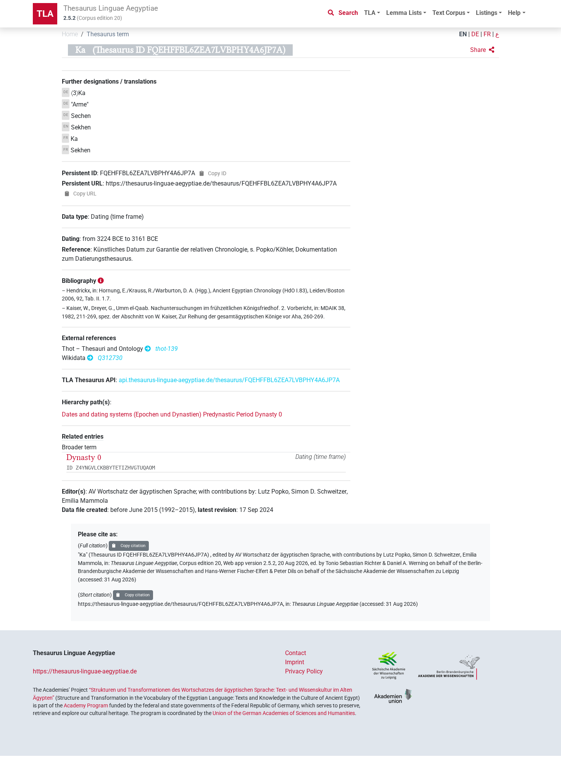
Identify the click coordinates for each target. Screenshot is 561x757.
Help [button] (514, 12)
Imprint (294, 662)
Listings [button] (486, 12)
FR (487, 34)
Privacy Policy (304, 671)
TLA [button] (370, 12)
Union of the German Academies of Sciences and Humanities (284, 713)
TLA (45, 13)
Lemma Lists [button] (404, 12)
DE (475, 34)
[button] (482, 50)
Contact (295, 653)
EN (463, 34)
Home (70, 34)
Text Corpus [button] (448, 12)
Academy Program (86, 705)
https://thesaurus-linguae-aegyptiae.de (85, 671)
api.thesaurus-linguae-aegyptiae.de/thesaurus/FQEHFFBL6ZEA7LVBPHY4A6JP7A (229, 380)
